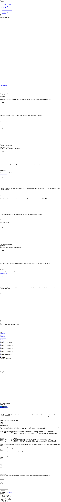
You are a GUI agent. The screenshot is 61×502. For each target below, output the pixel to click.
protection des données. (9, 492)
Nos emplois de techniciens (7, 5)
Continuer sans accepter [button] (10, 420)
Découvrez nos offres (3, 95)
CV (0, 474)
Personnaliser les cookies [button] (3, 420)
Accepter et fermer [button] (15, 420)
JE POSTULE (4, 7)
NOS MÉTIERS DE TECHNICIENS (7, 4)
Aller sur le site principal (3, 0)
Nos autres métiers (6, 6)
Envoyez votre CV (3, 358)
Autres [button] (1, 449)
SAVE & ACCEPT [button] (2, 461)
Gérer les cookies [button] (2, 404)
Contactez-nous (2, 1)
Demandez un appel (8, 358)
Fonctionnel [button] (1, 457)
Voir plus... (1, 339)
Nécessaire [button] (1, 429)
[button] (30, 8)
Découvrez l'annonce (3, 333)
